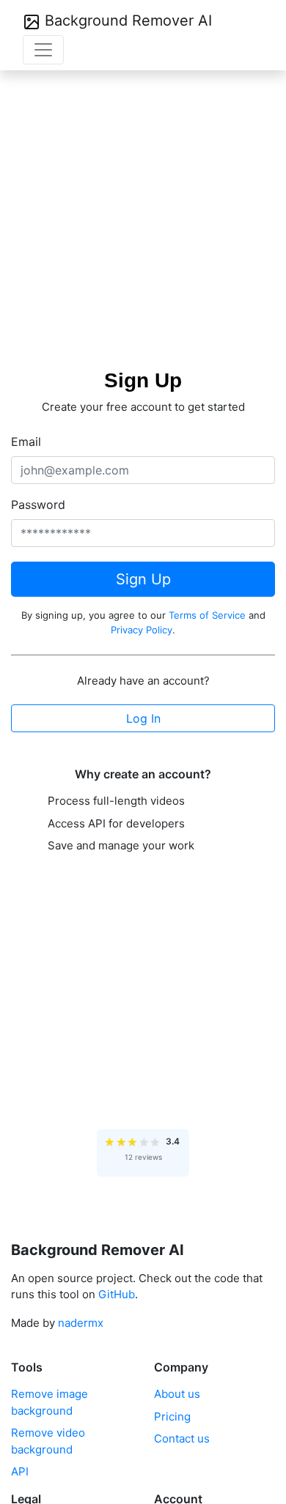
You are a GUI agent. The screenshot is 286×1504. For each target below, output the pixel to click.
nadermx (80, 1323)
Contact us (182, 1438)
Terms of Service (207, 615)
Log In (143, 718)
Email (26, 441)
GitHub (116, 1294)
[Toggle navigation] (43, 49)
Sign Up (143, 579)
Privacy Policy (141, 630)
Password (38, 504)
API (20, 1471)
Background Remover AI (126, 20)
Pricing (172, 1416)
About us (177, 1394)
